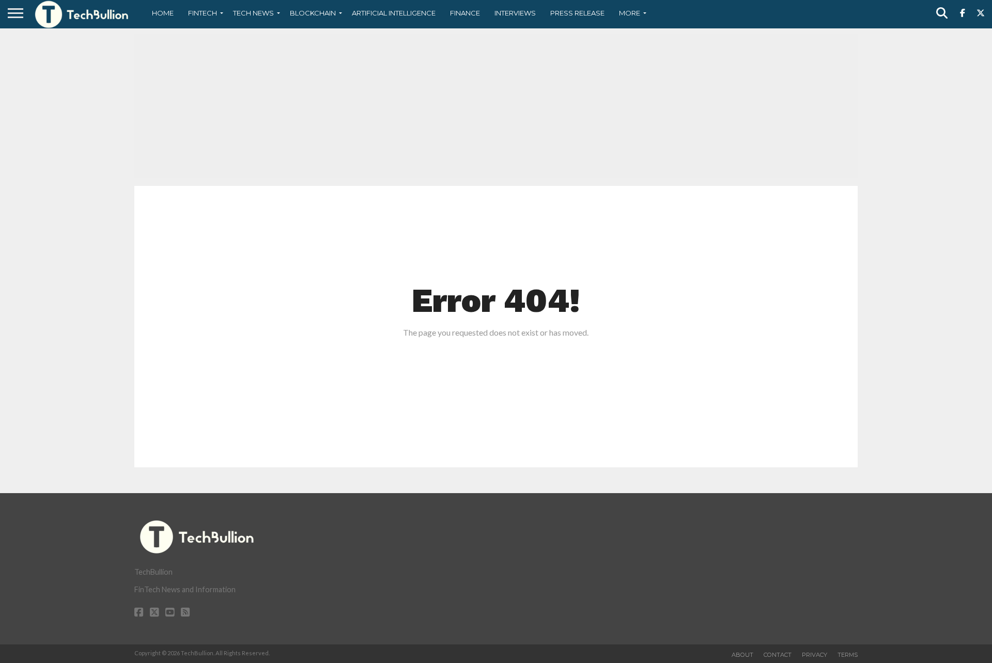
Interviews (515, 13)
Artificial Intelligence (394, 13)
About (742, 654)
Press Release (577, 13)
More (629, 13)
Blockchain (313, 13)
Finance (465, 13)
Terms (848, 654)
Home (163, 13)
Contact (778, 654)
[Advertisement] (496, 106)
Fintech (202, 13)
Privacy (814, 654)
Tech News (253, 13)
